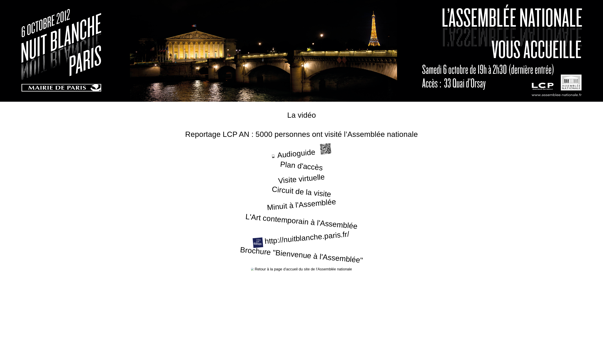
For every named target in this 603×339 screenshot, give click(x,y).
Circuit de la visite (301, 192)
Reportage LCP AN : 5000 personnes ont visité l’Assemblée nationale (301, 134)
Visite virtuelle (301, 179)
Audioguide (295, 154)
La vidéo (301, 115)
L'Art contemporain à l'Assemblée (301, 221)
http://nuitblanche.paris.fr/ (306, 238)
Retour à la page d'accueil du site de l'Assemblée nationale (303, 269)
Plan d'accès (301, 166)
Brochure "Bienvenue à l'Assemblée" (301, 254)
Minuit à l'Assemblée (301, 204)
